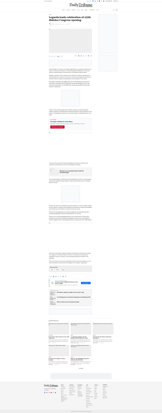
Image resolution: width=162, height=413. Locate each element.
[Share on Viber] (86, 56)
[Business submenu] (76, 10)
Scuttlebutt (71, 394)
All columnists (72, 386)
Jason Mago (73, 364)
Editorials (71, 388)
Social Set (88, 393)
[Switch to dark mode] (117, 10)
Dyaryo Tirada (64, 395)
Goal (95, 391)
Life (78, 9)
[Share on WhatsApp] (84, 56)
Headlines (63, 386)
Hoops (95, 386)
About (104, 389)
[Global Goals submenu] (95, 10)
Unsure (57, 269)
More (98, 9)
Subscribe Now (109, 1)
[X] (95, 1)
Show (82, 9)
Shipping (79, 386)
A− (54, 56)
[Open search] (114, 10)
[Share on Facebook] (79, 56)
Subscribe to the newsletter (57, 127)
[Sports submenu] (88, 10)
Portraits (79, 388)
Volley (95, 388)
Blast (95, 398)
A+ (61, 56)
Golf (95, 390)
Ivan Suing (50, 364)
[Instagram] (97, 1)
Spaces (87, 395)
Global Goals (92, 9)
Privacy (104, 394)
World (62, 393)
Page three (63, 388)
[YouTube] (99, 1)
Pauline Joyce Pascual (75, 342)
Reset (58, 56)
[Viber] (101, 1)
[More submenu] (99, 10)
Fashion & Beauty (89, 396)
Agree (52, 269)
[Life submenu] (80, 10)
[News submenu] (65, 10)
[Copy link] (91, 56)
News (63, 9)
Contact (104, 391)
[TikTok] (103, 1)
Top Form (88, 400)
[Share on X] (81, 56)
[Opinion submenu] (70, 10)
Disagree (63, 269)
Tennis (95, 395)
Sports (86, 9)
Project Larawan (89, 405)
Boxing (95, 393)
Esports (96, 396)
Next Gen (88, 401)
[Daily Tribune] (81, 5)
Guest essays (72, 390)
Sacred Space (89, 403)
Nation (62, 391)
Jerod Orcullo (95, 342)
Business (73, 9)
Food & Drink (88, 388)
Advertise (105, 392)
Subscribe (105, 396)
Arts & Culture (89, 391)
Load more (81, 368)
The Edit (87, 398)
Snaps (87, 406)
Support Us (115, 1)
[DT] (50, 24)
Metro (62, 390)
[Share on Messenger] (88, 56)
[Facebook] (93, 1)
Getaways (88, 390)
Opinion (68, 9)
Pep (78, 390)
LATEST (50, 14)
